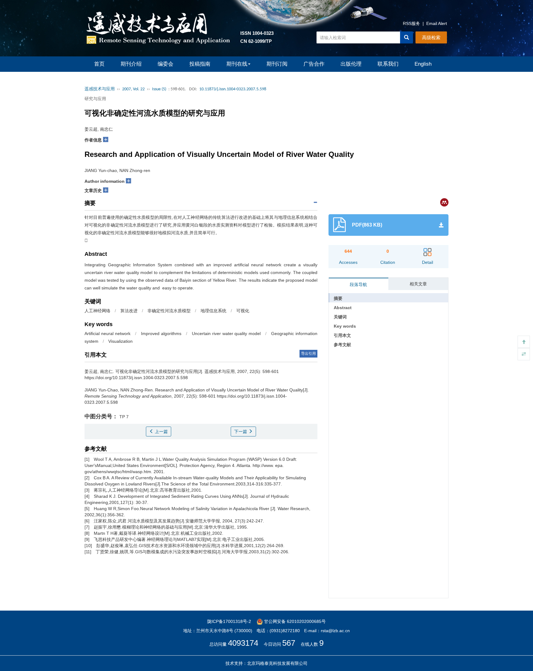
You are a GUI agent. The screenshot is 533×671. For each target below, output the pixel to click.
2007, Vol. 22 (133, 89)
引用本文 (342, 335)
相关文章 (418, 283)
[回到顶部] (524, 342)
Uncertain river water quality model (226, 333)
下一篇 (241, 431)
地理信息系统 (213, 310)
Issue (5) (159, 89)
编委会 (165, 64)
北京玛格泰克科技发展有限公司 (277, 663)
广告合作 (314, 64)
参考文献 (342, 344)
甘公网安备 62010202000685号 (294, 621)
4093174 (243, 643)
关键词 (340, 316)
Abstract (343, 307)
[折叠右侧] (524, 354)
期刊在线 (236, 64)
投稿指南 (199, 64)
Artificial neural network (107, 333)
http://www (263, 465)
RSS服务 (411, 23)
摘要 (338, 298)
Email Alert (436, 23)
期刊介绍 (131, 64)
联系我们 (388, 64)
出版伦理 (351, 64)
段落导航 (358, 284)
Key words (345, 326)
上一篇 (161, 431)
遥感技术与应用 (100, 89)
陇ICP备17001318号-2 (229, 621)
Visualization (120, 341)
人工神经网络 (97, 310)
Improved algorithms (161, 333)
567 (288, 643)
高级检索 (431, 37)
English (423, 64)
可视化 (242, 310)
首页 (99, 64)
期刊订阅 (276, 64)
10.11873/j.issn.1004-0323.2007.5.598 (232, 89)
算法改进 (129, 310)
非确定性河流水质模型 (169, 310)
